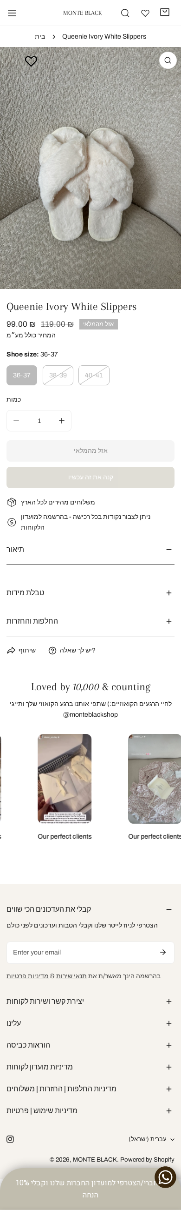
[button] (165, 12)
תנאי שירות (71, 976)
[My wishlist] (145, 13)
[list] (90, 168)
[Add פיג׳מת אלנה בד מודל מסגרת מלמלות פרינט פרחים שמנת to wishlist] (31, 61)
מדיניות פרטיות (27, 976)
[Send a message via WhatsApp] (165, 1177)
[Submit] (163, 952)
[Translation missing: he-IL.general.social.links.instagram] (10, 1139)
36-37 (22, 375)
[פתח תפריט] (12, 13)
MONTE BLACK (95, 1159)
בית (40, 36)
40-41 (94, 375)
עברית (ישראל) (148, 1139)
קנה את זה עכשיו (90, 477)
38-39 (58, 375)
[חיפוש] (125, 12)
